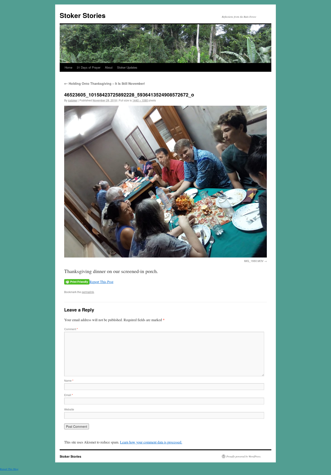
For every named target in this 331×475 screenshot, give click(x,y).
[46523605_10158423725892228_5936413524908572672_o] (165, 182)
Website (69, 409)
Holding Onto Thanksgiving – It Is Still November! (104, 83)
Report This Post (101, 281)
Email (68, 395)
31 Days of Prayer (88, 67)
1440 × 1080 (140, 100)
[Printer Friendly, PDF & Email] (76, 282)
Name (68, 380)
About (109, 67)
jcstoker (72, 100)
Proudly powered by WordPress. (243, 456)
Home (68, 67)
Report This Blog (9, 469)
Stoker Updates (127, 67)
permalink (88, 292)
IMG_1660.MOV (253, 261)
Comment (71, 329)
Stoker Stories (83, 15)
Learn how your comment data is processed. (151, 442)
